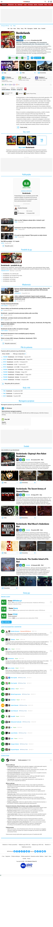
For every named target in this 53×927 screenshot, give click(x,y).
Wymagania (30, 28)
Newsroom (11, 4)
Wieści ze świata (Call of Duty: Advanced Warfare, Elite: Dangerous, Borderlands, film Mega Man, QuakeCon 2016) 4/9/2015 (26, 324)
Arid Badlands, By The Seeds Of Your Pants (12, 275)
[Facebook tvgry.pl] (45, 851)
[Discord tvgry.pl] (42, 851)
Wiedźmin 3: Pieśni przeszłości (9, 844)
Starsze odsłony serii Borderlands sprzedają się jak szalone (26, 309)
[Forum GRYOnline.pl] (29, 851)
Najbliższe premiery (26, 847)
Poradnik (43, 28)
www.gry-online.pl (5, 25)
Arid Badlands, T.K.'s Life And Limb (10, 273)
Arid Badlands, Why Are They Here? (11, 277)
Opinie (35, 4)
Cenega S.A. (19, 89)
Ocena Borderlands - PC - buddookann (26, 661)
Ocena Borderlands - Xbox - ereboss (26, 689)
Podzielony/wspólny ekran (28, 44)
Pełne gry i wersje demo (19, 353)
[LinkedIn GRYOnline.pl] (27, 851)
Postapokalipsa (32, 42)
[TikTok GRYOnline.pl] (22, 851)
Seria (39, 28)
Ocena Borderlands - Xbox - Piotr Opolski (26, 684)
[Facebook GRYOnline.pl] (14, 851)
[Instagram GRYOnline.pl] (17, 851)
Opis (11, 28)
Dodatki (35, 28)
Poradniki (40, 4)
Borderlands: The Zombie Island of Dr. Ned (26, 566)
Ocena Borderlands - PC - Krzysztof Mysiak (26, 750)
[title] (26, 760)
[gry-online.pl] (26, 1)
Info (8, 28)
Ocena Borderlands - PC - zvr (26, 728)
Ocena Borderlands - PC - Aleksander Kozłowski (26, 722)
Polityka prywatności (25, 856)
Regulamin (8, 856)
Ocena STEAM (26, 616)
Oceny (22, 28)
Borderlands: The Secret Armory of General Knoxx (26, 495)
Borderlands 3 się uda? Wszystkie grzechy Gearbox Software (26, 229)
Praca (50, 856)
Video (45, 4)
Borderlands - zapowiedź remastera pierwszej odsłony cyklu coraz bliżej (26, 314)
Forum (50, 4)
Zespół (46, 856)
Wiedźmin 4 (48, 844)
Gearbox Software (6, 89)
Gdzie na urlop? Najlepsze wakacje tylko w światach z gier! (26, 221)
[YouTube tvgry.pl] (35, 851)
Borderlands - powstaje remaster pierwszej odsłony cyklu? (26, 319)
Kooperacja (19, 44)
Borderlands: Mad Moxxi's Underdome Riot (26, 531)
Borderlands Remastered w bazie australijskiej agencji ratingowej (26, 334)
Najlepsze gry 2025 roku (37, 844)
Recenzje (30, 4)
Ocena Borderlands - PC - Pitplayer (26, 642)
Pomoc (28, 858)
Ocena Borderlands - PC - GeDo (26, 651)
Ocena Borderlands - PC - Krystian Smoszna (26, 633)
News (14, 28)
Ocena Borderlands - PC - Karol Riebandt (26, 711)
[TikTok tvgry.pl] (38, 851)
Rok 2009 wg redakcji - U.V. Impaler (26, 242)
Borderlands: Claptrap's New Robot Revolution (26, 460)
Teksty (18, 28)
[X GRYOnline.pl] (19, 851)
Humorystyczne (43, 42)
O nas (3, 856)
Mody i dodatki (6, 353)
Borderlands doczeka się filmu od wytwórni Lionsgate (26, 330)
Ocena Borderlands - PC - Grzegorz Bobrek (26, 744)
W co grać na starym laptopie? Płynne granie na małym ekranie (26, 236)
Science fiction (25, 42)
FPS (38, 42)
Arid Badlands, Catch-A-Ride (9, 281)
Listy (25, 4)
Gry (16, 4)
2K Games (13, 89)
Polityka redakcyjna (15, 856)
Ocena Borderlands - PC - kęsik (26, 739)
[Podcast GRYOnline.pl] (24, 851)
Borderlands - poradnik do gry (26, 267)
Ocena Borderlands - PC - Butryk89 (26, 717)
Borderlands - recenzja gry (26, 191)
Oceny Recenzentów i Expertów (26, 603)
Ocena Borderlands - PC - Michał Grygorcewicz (26, 695)
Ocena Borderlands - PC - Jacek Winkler (26, 733)
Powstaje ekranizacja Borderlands (26, 304)
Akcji (14, 25)
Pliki (25, 28)
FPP (20, 42)
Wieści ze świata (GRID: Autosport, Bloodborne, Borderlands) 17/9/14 (26, 339)
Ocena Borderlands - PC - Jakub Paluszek (26, 706)
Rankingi (20, 4)
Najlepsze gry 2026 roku (24, 844)
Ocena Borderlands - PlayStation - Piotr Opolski (26, 678)
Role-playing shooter (40, 44)
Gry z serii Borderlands (26, 144)
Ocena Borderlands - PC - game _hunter (26, 670)
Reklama (41, 856)
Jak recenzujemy (26, 203)
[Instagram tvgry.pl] (40, 851)
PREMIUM (4, 4)
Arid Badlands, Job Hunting (9, 279)
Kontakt (24, 858)
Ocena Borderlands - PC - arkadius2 (26, 700)
